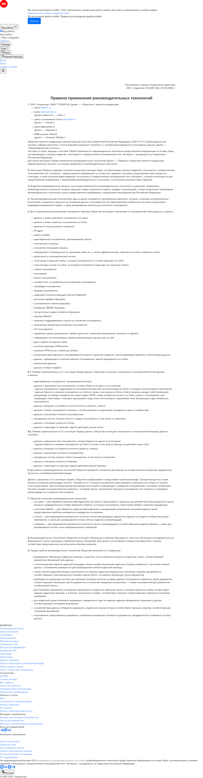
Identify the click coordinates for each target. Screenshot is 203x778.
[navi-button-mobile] (3, 71)
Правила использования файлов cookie (81, 16)
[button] (3, 60)
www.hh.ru (46, 107)
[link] (5, 52)
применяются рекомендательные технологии (61, 760)
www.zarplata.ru (49, 111)
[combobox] (7, 772)
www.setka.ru (69, 119)
